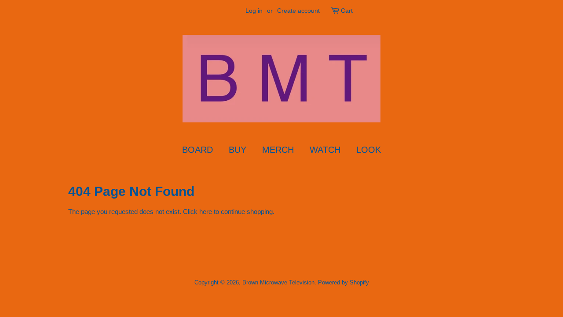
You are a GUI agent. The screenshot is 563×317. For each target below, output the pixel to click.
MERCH (278, 150)
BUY (237, 150)
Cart (347, 10)
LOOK (368, 150)
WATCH (325, 150)
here (205, 211)
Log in (254, 10)
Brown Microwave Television (278, 282)
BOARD (197, 150)
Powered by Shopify (343, 282)
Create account (298, 10)
